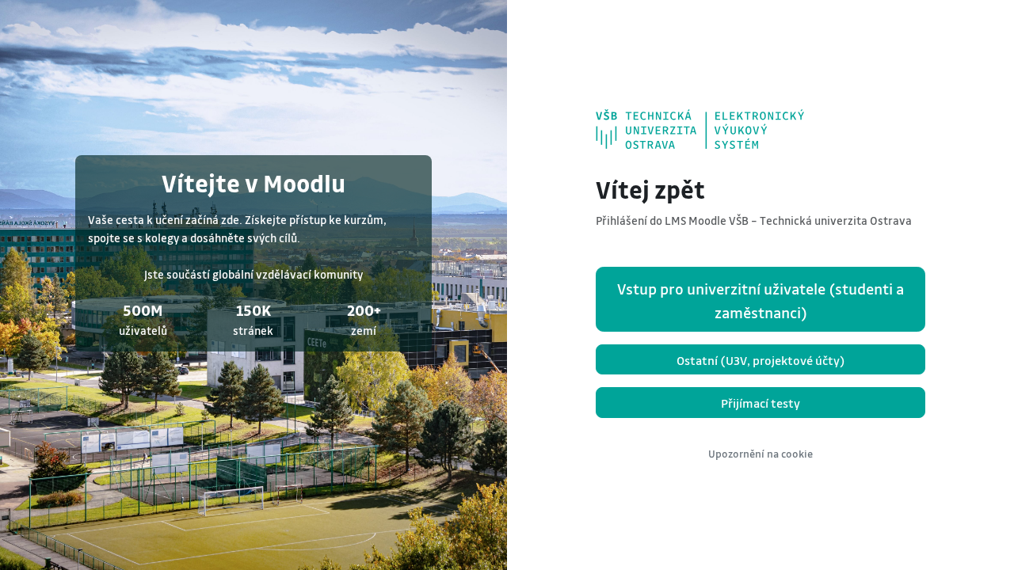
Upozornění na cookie (760, 453)
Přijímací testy (760, 403)
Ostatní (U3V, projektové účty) (761, 360)
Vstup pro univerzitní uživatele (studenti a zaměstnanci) (760, 300)
